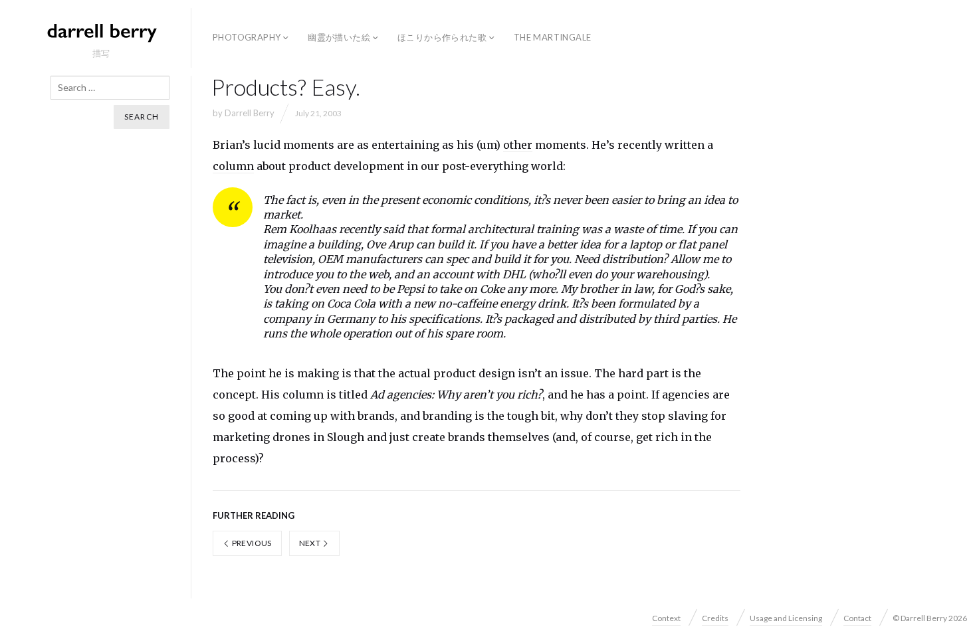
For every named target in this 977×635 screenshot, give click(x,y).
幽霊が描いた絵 (339, 37)
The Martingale (552, 37)
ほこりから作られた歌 (442, 37)
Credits (715, 618)
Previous (250, 543)
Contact (857, 618)
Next (310, 543)
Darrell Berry (249, 113)
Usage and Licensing (786, 618)
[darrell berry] (101, 32)
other (517, 144)
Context (666, 618)
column (233, 166)
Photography (246, 37)
